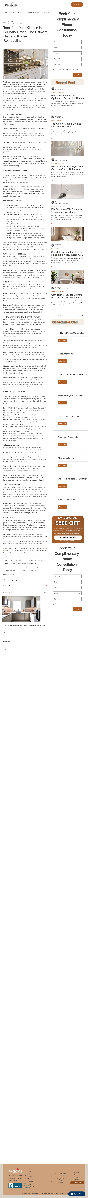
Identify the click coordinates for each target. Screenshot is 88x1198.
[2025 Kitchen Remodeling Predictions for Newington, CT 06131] (24, 632)
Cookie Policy (60, 1178)
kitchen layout (8, 591)
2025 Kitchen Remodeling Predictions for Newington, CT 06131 (23, 649)
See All (44, 616)
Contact (60, 1182)
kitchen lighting (8, 584)
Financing (31, 1186)
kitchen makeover (20, 591)
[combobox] (66, 53)
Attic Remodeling (54, 115)
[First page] (52, 313)
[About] (51, 1184)
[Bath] (51, 1171)
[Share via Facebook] (4, 604)
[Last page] (81, 313)
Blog (60, 1180)
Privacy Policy (60, 1175)
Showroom (31, 1169)
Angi (77, 1177)
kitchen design (33, 594)
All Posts (4, 12)
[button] (60, 338)
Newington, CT (13, 1180)
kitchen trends (22, 594)
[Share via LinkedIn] (12, 604)
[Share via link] (17, 604)
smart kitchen (22, 588)
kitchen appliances (21, 584)
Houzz (77, 1179)
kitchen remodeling (33, 591)
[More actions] (45, 22)
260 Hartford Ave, (25, 1178)
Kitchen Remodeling (16, 12)
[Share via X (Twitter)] (8, 604)
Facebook (77, 1175)
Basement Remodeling (55, 87)
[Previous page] (55, 313)
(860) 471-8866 (22, 1175)
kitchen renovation (9, 581)
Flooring (31, 1179)
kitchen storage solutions (36, 584)
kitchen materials (22, 581)
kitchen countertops (9, 588)
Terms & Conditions (60, 1173)
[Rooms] (51, 1176)
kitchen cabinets (34, 581)
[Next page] (77, 313)
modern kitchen (33, 588)
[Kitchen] (51, 1174)
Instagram (77, 1172)
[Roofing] (51, 1181)
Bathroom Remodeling (55, 158)
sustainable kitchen (9, 594)
